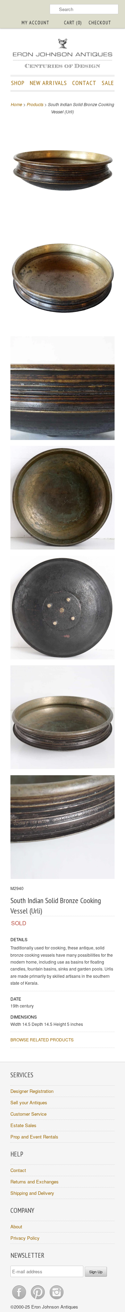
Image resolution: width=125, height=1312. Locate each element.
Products (35, 104)
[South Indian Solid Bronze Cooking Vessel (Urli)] (62, 169)
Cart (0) (73, 22)
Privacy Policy (25, 1238)
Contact (18, 1170)
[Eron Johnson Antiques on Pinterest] (38, 1299)
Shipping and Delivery (32, 1193)
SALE (108, 83)
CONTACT (84, 83)
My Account (35, 22)
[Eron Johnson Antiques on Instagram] (56, 1299)
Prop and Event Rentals (34, 1136)
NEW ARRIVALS (48, 83)
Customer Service (28, 1113)
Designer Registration (31, 1091)
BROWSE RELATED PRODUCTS (42, 1039)
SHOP (18, 83)
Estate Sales (23, 1125)
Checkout (100, 22)
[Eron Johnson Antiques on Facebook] (19, 1299)
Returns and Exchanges (34, 1181)
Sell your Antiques (28, 1102)
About (16, 1226)
